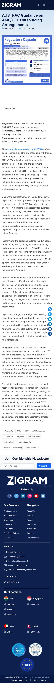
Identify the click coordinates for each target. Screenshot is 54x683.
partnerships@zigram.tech (18, 565)
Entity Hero (8, 520)
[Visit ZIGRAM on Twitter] (16, 496)
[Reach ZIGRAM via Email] (43, 496)
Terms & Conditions (18, 680)
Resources (31, 524)
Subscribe (43, 466)
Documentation (33, 537)
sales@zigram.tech (15, 552)
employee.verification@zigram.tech (22, 570)
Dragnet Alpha (9, 524)
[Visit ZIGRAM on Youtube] (36, 496)
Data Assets (9, 537)
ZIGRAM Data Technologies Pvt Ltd (35, 677)
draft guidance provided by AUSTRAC (25, 149)
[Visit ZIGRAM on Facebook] (10, 496)
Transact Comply (10, 515)
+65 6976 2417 (13, 582)
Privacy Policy (40, 680)
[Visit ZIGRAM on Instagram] (30, 496)
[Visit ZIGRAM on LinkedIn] (23, 496)
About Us (31, 511)
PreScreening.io (10, 511)
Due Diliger (8, 529)
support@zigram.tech (16, 556)
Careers (30, 533)
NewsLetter (31, 529)
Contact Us (10, 576)
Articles (30, 515)
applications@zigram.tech (18, 561)
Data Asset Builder (11, 533)
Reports (30, 520)
